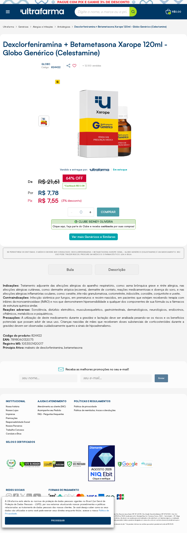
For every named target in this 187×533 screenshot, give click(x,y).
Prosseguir (58, 520)
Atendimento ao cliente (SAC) (52, 406)
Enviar (161, 378)
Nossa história (12, 406)
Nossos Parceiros (14, 426)
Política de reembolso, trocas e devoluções (94, 410)
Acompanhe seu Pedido (49, 410)
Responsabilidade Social (18, 422)
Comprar (108, 212)
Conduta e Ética (13, 433)
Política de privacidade (85, 406)
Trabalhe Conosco (15, 430)
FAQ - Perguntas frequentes (51, 414)
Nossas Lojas (12, 410)
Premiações (11, 418)
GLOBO (45, 64)
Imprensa (10, 414)
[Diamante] (101, 463)
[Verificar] (30, 466)
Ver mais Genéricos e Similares (93, 237)
